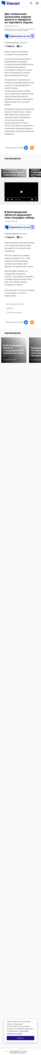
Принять (20, 1038)
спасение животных (14, 312)
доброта (9, 308)
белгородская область (15, 304)
